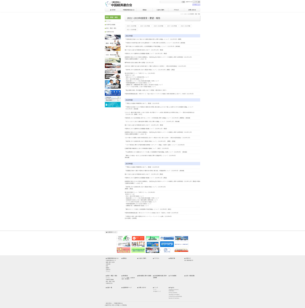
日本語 (194, 4)
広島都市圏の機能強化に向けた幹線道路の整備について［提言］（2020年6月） (147, 148)
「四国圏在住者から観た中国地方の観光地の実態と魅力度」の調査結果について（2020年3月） (152, 171)
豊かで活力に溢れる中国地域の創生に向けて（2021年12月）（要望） (144, 50)
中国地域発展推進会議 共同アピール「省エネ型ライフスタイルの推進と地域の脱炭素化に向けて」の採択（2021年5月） (159, 94)
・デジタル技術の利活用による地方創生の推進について (140, 202)
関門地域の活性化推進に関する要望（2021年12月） (139, 62)
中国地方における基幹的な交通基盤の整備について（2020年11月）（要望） (146, 129)
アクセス (176, 10)
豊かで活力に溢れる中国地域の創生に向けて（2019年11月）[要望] (144, 174)
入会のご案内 (160, 10)
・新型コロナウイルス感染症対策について (137, 77)
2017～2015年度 (172, 26)
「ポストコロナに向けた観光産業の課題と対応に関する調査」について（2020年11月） (150, 121)
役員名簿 (108, 264)
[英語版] (134, 218)
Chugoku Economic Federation (174, 290)
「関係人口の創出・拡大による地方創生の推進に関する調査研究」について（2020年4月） (151, 155)
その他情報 (173, 276)
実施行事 (172, 258)
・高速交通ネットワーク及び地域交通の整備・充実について (142, 81)
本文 (140, 114)
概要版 (182, 118)
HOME (113, 10)
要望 (173, 70)
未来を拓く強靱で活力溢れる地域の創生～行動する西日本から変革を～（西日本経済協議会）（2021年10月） (156, 66)
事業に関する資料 (110, 262)
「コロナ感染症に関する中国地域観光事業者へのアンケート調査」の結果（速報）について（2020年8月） (155, 145)
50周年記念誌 (110, 32)
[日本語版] (128, 218)
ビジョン (108, 21)
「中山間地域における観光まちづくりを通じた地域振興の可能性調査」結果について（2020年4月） (153, 152)
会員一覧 (109, 287)
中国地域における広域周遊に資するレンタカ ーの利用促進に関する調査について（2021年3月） (152, 118)
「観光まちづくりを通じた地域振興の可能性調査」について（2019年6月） (146, 209)
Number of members (174, 298)
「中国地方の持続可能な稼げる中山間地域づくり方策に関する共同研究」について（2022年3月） (152, 43)
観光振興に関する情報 (144, 276)
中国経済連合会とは (128, 10)
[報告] (169, 209)
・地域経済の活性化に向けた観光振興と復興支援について (141, 200)
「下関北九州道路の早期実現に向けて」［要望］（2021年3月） (142, 103)
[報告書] (184, 152)
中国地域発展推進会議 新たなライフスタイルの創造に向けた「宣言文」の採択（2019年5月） (152, 213)
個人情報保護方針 (188, 260)
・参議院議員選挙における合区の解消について (138, 83)
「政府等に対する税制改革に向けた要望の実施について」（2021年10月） (145, 70)
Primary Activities (173, 292)
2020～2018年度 (158, 26)
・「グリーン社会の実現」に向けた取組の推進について (140, 87)
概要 (179, 39)
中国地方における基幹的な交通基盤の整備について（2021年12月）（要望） (146, 53)
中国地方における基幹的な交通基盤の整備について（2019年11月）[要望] (146, 178)
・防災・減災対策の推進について (134, 79)
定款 (107, 266)
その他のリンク (157, 291)
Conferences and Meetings (175, 296)
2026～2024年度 (131, 26)
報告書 (183, 43)
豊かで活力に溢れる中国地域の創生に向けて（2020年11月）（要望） (144, 125)
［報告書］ (136, 109)
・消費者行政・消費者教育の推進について (137, 206)
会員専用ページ (127, 287)
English (198, 4)
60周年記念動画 (110, 24)
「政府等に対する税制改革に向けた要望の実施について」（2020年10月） (145, 141)
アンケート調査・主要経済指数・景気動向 (128, 278)
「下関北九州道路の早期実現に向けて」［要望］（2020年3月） (142, 167)
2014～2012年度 (185, 26)
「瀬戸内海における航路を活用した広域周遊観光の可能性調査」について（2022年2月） (150, 46)
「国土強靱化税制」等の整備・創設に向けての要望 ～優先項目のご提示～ (146, 90)
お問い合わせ (192, 10)
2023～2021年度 (145, 26)
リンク (154, 289)
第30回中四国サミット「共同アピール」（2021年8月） (140, 73)
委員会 (144, 10)
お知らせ (188, 258)
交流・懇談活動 (190, 276)
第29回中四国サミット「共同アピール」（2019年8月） (140, 192)
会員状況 (108, 269)
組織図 (107, 268)
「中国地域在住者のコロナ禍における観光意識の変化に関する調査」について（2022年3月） (151, 39)
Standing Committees (174, 294)
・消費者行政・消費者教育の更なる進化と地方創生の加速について (144, 85)
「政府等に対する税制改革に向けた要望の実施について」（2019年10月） (145, 187)
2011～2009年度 (131, 29)
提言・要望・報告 (111, 28)
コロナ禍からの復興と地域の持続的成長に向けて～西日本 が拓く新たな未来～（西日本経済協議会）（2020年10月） (158, 138)
